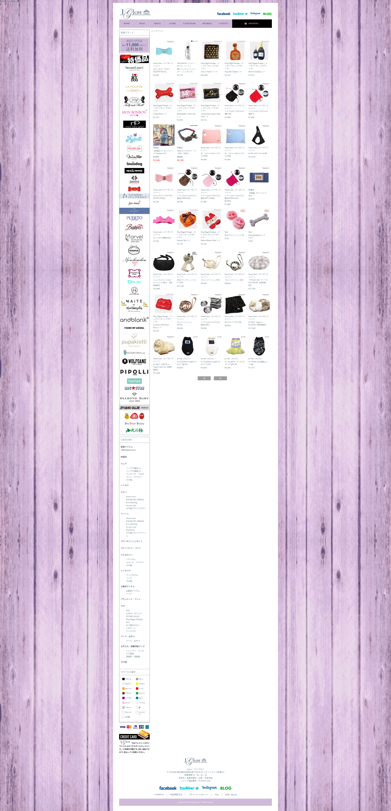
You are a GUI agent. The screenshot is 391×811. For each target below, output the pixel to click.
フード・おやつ (128, 636)
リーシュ (125, 514)
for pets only (131, 505)
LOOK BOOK (189, 23)
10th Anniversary (128, 450)
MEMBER (207, 23)
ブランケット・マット (131, 599)
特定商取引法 (176, 795)
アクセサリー (127, 555)
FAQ (217, 795)
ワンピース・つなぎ (135, 474)
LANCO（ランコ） (134, 613)
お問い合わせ (231, 795)
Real (128, 622)
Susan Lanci (131, 497)
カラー (124, 492)
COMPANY (159, 795)
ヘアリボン (131, 559)
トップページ (157, 31)
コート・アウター (134, 477)
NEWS (142, 23)
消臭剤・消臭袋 (133, 657)
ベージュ (142, 703)
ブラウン (128, 693)
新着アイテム (127, 447)
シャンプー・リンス (135, 651)
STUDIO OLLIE (132, 616)
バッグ (129, 594)
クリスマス (131, 631)
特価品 (124, 457)
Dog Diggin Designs (134, 619)
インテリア (126, 571)
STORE (172, 23)
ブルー (141, 698)
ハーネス (125, 485)
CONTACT (224, 23)
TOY (123, 606)
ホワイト (128, 684)
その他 (129, 480)
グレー (141, 679)
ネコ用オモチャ (133, 625)
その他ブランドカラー (136, 508)
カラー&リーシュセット (131, 541)
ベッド (129, 578)
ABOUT (157, 23)
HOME (127, 23)
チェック (128, 712)
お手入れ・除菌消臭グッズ (133, 646)
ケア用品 (130, 654)
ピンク (127, 703)
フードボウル (132, 575)
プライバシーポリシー (198, 795)
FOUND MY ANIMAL (135, 500)
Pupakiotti (130, 530)
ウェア (124, 464)
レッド (141, 688)
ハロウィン (131, 628)
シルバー (128, 707)
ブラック (128, 679)
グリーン (142, 693)
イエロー (142, 684)
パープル (128, 698)
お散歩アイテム (128, 586)
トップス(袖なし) (133, 468)
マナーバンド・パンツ (131, 548)
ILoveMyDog (131, 502)
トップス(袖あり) (133, 471)
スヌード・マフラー (135, 562)
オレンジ (128, 688)
